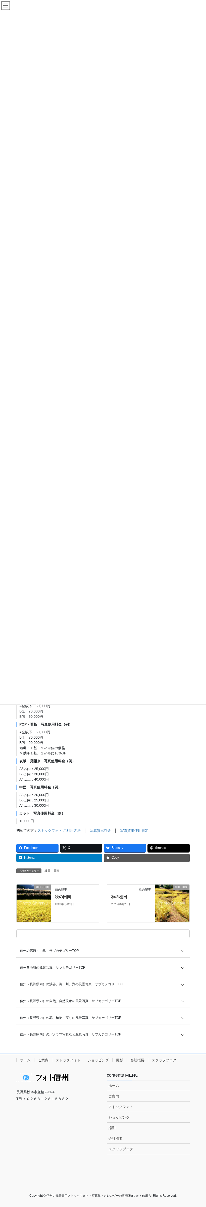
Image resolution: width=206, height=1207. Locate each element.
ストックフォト (68, 1060)
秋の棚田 (119, 897)
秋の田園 (63, 897)
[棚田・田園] (34, 903)
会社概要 (137, 1060)
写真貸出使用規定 (134, 831)
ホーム (25, 1060)
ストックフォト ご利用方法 (59, 831)
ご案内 (43, 1060)
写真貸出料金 (100, 831)
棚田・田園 (52, 870)
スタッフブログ (164, 1060)
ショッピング (98, 1060)
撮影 (119, 1060)
